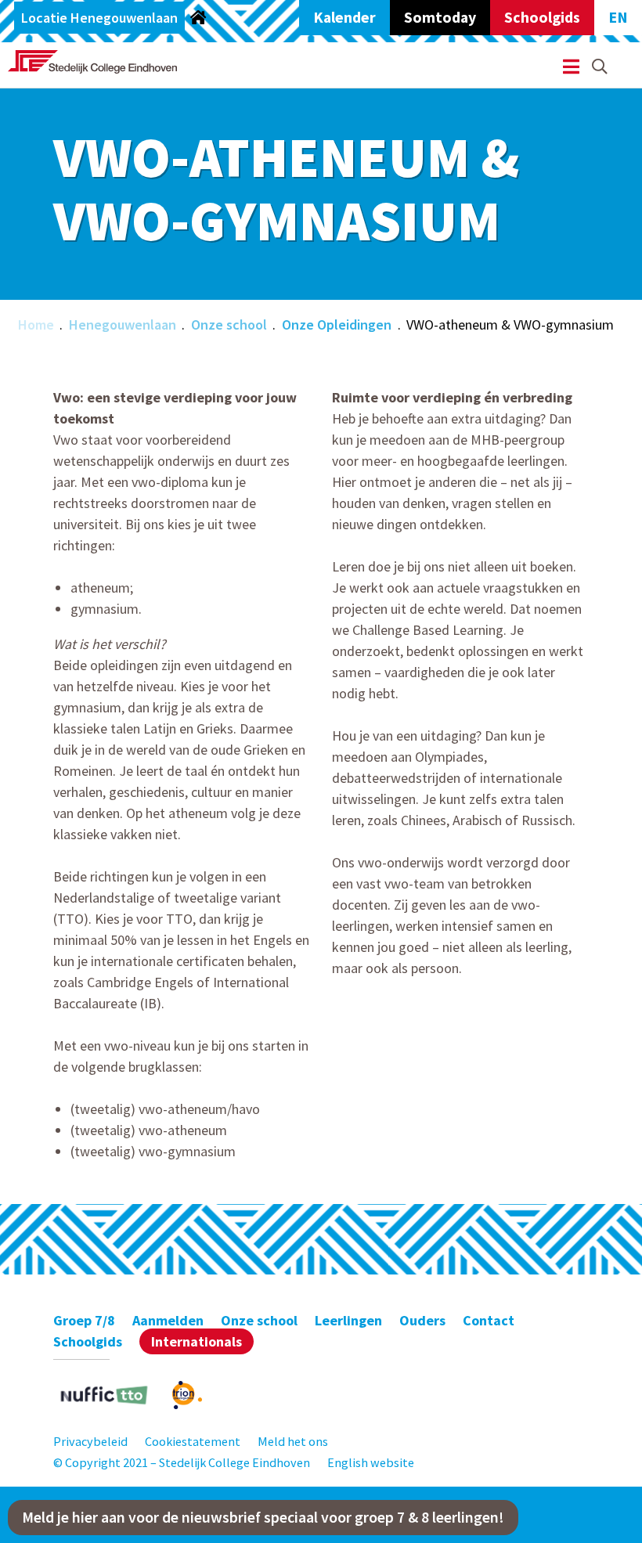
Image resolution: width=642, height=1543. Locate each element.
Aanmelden (168, 1320)
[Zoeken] (600, 67)
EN (618, 17)
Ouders (422, 1320)
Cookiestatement (192, 1441)
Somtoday (440, 17)
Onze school (229, 324)
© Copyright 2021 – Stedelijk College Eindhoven (181, 1462)
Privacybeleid (90, 1441)
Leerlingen (348, 1320)
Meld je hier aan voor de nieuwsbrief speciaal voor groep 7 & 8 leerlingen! (263, 1517)
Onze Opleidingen (336, 324)
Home (36, 324)
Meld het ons (293, 1441)
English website (370, 1462)
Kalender (344, 17)
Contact (488, 1320)
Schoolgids (542, 17)
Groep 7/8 (84, 1320)
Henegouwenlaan (122, 324)
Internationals (196, 1341)
